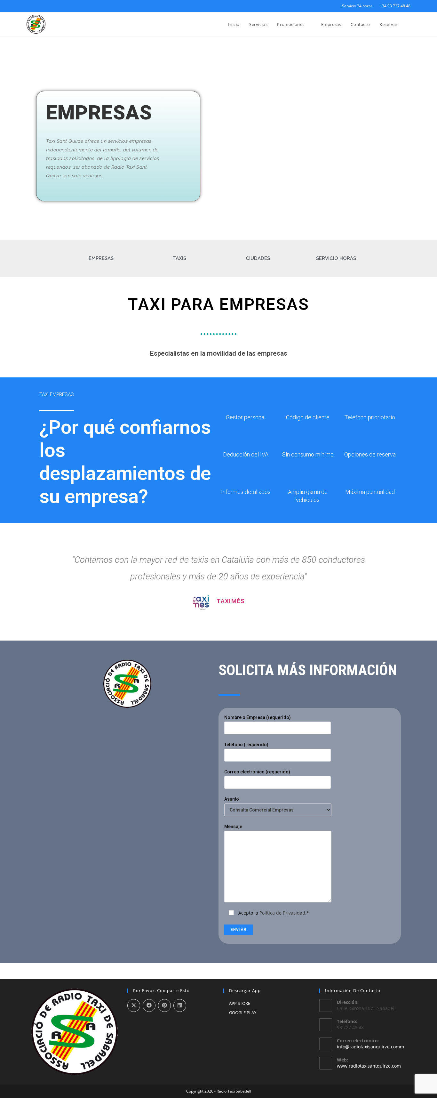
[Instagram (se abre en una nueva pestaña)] (43, 6)
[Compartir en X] (133, 1005)
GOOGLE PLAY (242, 1012)
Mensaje (233, 826)
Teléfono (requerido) (246, 744)
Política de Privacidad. (282, 913)
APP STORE (239, 1003)
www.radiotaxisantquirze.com (369, 1066)
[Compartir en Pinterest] (164, 1005)
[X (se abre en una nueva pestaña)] (29, 6)
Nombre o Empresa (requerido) (257, 717)
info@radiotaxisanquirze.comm (370, 1047)
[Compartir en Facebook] (149, 1005)
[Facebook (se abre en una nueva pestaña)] (35, 6)
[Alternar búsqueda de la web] (408, 24)
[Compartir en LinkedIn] (179, 1005)
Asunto (231, 799)
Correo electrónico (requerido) (257, 771)
